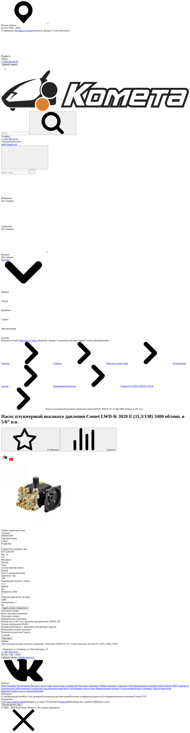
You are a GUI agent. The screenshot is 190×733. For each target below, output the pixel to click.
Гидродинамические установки (136, 688)
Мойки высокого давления (113, 686)
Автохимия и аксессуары (82, 688)
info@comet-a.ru (9, 144)
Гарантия (63, 702)
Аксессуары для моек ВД (65, 686)
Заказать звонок (9, 64)
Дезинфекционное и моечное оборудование (150, 686)
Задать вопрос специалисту (15, 608)
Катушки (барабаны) (89, 686)
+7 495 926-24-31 (9, 61)
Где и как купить (9, 702)
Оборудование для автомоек (15, 686)
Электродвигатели (161, 688)
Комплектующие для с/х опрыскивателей (22, 691)
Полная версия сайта (12, 705)
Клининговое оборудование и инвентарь (22, 688)
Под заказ (6, 638)
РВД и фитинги (181, 686)
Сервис (22, 702)
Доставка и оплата (23, 30)
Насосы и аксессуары (41, 686)
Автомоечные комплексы (56, 688)
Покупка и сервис (28, 340)
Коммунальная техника (107, 688)
